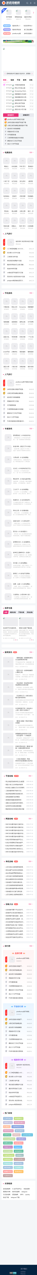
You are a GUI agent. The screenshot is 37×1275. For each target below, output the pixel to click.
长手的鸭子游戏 (20, 106)
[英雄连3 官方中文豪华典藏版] (30, 161)
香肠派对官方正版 (13, 131)
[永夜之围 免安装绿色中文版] (22, 205)
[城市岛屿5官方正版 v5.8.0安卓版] (30, 361)
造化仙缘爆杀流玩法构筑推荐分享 (16, 879)
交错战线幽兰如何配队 (13, 797)
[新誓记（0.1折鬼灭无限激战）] (8, 575)
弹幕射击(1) (8, 1147)
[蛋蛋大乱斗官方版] (6, 331)
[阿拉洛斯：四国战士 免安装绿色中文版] (6, 205)
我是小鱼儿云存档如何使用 (14, 784)
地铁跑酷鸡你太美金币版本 (23, 97)
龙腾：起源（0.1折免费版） (22, 584)
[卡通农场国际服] (6, 301)
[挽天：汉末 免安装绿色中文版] (30, 205)
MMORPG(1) (8, 1131)
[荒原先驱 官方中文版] (6, 220)
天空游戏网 (6, 1194)
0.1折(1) (6, 1126)
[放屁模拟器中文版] (14, 316)
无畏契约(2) (8, 1175)
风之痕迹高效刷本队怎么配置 (15, 781)
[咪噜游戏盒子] (18, 12)
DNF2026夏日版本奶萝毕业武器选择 (17, 836)
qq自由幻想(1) (27, 1135)
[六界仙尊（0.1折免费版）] (8, 459)
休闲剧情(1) (18, 1118)
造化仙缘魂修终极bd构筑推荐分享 (16, 888)
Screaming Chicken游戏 (22, 91)
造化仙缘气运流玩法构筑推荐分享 (16, 870)
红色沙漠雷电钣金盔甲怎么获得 (16, 839)
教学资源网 (16, 1191)
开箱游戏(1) (8, 1163)
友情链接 (23, 1271)
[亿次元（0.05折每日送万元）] (8, 470)
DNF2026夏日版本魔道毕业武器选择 (17, 833)
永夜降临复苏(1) (18, 1126)
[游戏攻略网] (11, 3)
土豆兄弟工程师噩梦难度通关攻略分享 (18, 876)
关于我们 (24, 1269)
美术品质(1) (19, 1131)
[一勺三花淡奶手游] (30, 331)
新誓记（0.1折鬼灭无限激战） (22, 573)
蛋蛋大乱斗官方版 (20, 109)
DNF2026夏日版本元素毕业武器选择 (17, 824)
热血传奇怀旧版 (12, 268)
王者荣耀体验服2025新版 (15, 138)
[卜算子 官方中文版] (6, 176)
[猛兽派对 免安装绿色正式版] (10, 242)
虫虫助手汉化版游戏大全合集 (12, 628)
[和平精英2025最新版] (9, 12)
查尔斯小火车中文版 (13, 252)
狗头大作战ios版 (20, 88)
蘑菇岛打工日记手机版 (14, 141)
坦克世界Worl (28, 26)
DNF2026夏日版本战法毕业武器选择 (17, 830)
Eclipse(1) (18, 1147)
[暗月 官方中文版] (22, 220)
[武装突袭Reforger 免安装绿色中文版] (22, 191)
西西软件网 (6, 1191)
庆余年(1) (16, 1135)
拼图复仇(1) (8, 1122)
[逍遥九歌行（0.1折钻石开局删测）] (8, 523)
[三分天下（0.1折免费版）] (8, 491)
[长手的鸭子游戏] (30, 316)
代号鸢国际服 (11, 134)
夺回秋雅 (14, 337)
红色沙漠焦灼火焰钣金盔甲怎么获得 (17, 845)
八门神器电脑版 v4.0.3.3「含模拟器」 (19, 249)
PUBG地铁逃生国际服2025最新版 (18, 421)
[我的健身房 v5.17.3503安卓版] (22, 346)
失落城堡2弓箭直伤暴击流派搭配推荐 (17, 882)
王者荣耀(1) (18, 1167)
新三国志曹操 (28, 29)
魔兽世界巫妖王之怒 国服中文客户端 (19, 264)
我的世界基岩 (16, 29)
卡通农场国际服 (20, 85)
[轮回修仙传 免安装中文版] (6, 191)
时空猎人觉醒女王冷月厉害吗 (15, 787)
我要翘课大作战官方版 (22, 94)
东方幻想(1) (8, 1151)
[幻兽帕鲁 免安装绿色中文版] (30, 220)
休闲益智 (9, 85)
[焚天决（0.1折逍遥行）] (8, 533)
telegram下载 (15, 1197)
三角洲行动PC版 (12, 256)
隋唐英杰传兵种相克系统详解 (15, 809)
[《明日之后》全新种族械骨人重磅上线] (8, 675)
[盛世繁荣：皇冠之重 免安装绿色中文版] (30, 176)
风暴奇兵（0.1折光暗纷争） (22, 500)
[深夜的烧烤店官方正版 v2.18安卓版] (22, 361)
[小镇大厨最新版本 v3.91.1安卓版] (14, 361)
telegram (24, 1191)
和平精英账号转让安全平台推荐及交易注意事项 (21, 928)
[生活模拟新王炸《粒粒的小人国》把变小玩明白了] (8, 713)
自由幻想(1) (18, 1143)
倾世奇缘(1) (8, 1167)
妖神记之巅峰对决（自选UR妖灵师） (25, 552)
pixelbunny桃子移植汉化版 (15, 119)
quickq (27, 1194)
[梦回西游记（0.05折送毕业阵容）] (8, 437)
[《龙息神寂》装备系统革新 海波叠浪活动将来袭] (8, 687)
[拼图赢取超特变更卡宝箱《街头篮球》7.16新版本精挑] (8, 738)
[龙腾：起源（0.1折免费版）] (8, 586)
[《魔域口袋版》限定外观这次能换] (8, 725)
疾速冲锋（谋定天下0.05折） (22, 446)
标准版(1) (19, 1155)
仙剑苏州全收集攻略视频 (13, 806)
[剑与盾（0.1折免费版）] (8, 565)
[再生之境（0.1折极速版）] (8, 512)
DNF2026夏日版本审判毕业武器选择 (17, 852)
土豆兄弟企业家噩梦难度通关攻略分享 (18, 867)
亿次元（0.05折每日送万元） (22, 468)
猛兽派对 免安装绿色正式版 (24, 241)
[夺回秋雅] (14, 331)
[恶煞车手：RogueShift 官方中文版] (14, 191)
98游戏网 (27, 1189)
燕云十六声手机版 (13, 144)
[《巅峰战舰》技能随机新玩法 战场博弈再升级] (8, 662)
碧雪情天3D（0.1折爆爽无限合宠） (24, 542)
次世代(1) (7, 1135)
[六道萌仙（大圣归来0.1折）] (8, 596)
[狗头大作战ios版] (14, 301)
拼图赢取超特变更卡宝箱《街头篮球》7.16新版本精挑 (24, 735)
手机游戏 (7, 29)
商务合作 (23, 1273)
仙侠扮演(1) (18, 1163)
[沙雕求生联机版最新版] (14, 346)
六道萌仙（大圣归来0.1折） (22, 594)
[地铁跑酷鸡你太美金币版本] (6, 316)
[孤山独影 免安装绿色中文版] (14, 205)
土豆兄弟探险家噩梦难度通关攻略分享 (18, 885)
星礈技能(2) (18, 1171)
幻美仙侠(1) (21, 1139)
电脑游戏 (7, 26)
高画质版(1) (8, 1159)
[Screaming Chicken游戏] (22, 301)
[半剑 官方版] (22, 161)
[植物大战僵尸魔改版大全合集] (26, 621)
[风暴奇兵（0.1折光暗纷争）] (8, 502)
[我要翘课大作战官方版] (30, 301)
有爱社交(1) (8, 1143)
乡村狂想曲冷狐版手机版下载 (16, 122)
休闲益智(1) (18, 1151)
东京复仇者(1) (19, 1122)
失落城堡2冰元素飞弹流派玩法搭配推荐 (18, 891)
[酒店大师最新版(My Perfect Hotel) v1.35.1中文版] (6, 361)
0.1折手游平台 (17, 1189)
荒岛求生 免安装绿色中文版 (16, 276)
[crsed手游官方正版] (6, 346)
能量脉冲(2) (8, 1171)
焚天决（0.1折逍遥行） (20, 531)
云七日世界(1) (19, 1159)
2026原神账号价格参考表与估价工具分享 (19, 922)
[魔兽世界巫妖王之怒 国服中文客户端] (28, 12)
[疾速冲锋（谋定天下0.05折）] (8, 448)
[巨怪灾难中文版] (22, 331)
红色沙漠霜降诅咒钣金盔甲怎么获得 (17, 842)
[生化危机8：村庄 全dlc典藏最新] (14, 161)
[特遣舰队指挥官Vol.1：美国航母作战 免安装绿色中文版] (30, 191)
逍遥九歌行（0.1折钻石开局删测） (24, 521)
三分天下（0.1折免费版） (21, 489)
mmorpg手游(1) (9, 1139)
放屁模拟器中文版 (20, 100)
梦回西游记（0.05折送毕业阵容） (24, 435)
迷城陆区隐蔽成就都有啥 (13, 800)
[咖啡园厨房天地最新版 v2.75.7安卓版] (30, 346)
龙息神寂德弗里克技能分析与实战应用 (18, 794)
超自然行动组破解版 (13, 128)
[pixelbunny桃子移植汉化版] (10, 383)
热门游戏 (7, 33)
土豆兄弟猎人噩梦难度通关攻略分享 (17, 894)
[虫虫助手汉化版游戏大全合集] (10, 621)
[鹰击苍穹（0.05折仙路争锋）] (8, 481)
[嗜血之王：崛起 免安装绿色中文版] (6, 161)
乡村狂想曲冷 (28, 33)
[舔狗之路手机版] (22, 316)
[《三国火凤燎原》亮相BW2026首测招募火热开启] (8, 763)
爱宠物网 (15, 1194)
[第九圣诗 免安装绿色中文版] (22, 176)
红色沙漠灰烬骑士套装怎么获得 (16, 849)
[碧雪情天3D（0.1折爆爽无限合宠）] (8, 544)
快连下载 (6, 1197)
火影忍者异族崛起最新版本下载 (17, 125)
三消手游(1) (8, 1118)
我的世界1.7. (16, 26)
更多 (30, 152)
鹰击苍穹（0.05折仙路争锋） (22, 479)
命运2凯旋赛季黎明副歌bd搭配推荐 (17, 873)
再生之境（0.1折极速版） (21, 510)
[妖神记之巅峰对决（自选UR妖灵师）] (8, 554)
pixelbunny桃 (16, 33)
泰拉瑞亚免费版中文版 (14, 260)
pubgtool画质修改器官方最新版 (17, 280)
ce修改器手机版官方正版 (15, 272)
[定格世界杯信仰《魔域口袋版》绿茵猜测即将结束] (8, 750)
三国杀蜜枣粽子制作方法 (13, 790)
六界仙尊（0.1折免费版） (21, 457)
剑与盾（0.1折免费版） (20, 563)
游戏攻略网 (6, 1189)
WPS (21, 1194)
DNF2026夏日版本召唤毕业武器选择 (17, 827)
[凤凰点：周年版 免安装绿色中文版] (14, 220)
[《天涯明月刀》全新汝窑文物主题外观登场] (8, 700)
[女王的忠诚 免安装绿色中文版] (14, 176)
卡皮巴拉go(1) (8, 1155)
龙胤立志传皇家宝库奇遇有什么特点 (17, 803)
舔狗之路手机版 (20, 103)
